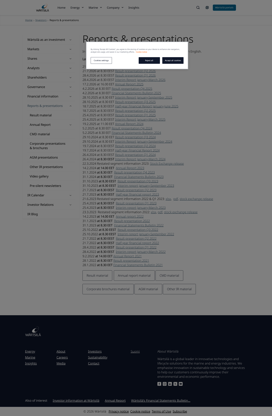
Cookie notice (141, 52)
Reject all (149, 60)
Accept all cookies (173, 60)
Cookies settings (101, 60)
